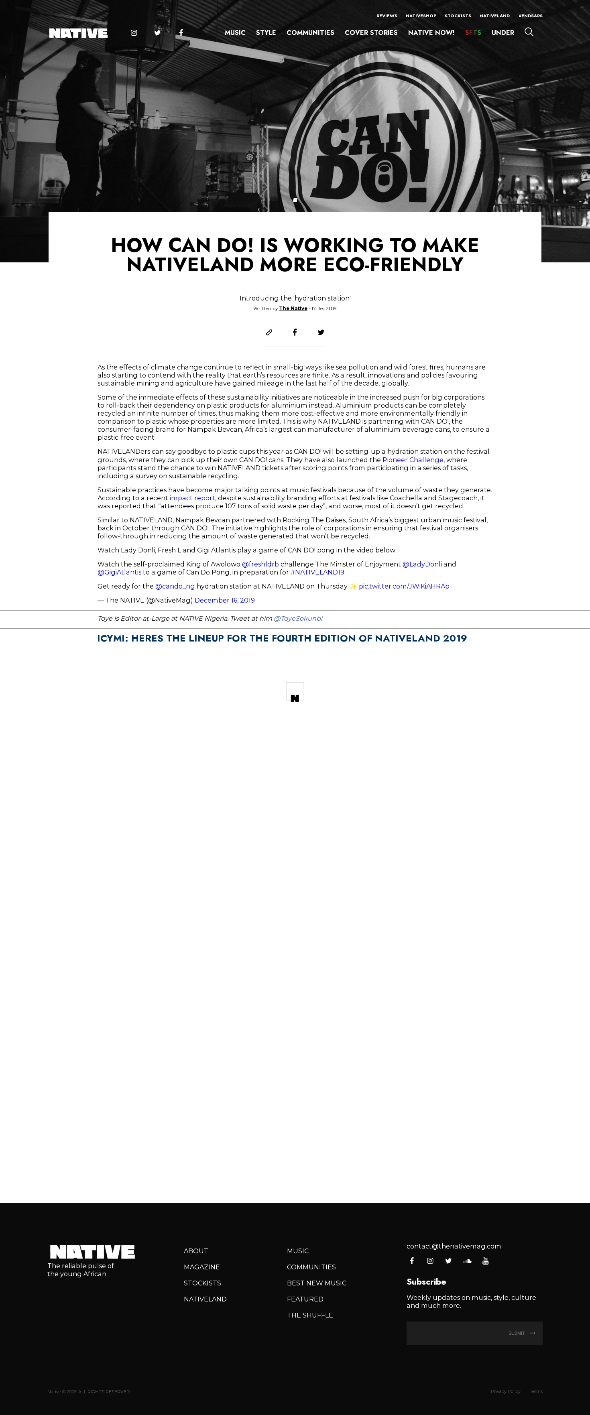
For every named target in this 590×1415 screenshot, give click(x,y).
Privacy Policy (506, 1391)
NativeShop (421, 15)
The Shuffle (310, 1315)
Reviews (386, 15)
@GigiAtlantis (119, 572)
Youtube (485, 1261)
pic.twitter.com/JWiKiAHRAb (404, 586)
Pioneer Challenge (412, 460)
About (196, 1251)
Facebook (181, 33)
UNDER (503, 32)
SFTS (473, 32)
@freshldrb (260, 564)
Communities (310, 32)
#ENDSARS (531, 15)
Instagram (133, 33)
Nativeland (495, 15)
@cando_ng (175, 586)
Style (266, 32)
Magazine (202, 1267)
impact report (191, 498)
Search (529, 31)
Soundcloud (467, 1261)
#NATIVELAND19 (317, 572)
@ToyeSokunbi (298, 618)
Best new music (316, 1283)
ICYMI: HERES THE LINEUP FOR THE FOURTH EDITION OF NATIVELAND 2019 (282, 638)
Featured (305, 1299)
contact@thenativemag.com (454, 1246)
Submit (517, 1333)
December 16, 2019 (225, 600)
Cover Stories (371, 32)
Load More (295, 1167)
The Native (293, 308)
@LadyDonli (422, 564)
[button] (295, 200)
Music (235, 32)
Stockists (458, 15)
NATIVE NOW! (431, 32)
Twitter (157, 33)
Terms (536, 1391)
